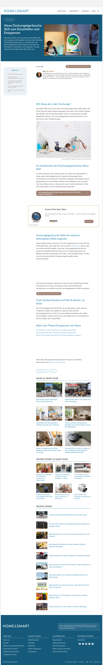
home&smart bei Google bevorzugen (79, 66)
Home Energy (73, 11)
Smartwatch (32, 651)
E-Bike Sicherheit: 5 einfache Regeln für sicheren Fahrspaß (69, 555)
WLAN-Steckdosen (34, 649)
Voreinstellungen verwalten (71, 662)
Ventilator (31, 643)
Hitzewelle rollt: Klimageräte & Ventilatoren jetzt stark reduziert (47, 424)
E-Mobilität (85, 11)
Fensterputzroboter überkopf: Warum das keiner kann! (46, 400)
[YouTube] (83, 644)
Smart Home (61, 11)
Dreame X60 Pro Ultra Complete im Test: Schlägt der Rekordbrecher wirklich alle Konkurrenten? (77, 450)
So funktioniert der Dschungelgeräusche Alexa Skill (15, 77)
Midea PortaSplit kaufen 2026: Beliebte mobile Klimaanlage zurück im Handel (48, 450)
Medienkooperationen (11, 651)
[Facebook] (80, 644)
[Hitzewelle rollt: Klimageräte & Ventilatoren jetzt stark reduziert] (49, 413)
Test (53, 371)
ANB (87, 662)
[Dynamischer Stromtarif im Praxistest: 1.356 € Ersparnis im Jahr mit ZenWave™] (41, 565)
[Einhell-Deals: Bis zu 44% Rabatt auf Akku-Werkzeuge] (78, 390)
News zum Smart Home (56, 362)
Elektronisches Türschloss (61, 649)
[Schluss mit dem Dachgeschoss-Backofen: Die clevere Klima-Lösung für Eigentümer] (78, 413)
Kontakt (6, 643)
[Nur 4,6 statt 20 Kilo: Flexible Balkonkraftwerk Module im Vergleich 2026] (41, 525)
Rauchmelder (57, 640)
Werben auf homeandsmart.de (13, 646)
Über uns (6, 640)
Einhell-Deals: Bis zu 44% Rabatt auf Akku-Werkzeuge (78, 400)
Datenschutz (97, 662)
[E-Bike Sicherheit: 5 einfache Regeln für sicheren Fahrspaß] (41, 555)
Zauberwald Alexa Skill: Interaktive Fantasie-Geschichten (56, 332)
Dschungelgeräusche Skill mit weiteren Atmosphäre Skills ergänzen (15, 82)
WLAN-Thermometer (60, 651)
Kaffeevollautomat (59, 643)
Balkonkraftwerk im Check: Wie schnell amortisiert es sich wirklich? (69, 535)
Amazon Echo (75, 246)
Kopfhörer (31, 646)
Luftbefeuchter (33, 640)
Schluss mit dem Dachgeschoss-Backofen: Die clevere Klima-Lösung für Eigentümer (77, 425)
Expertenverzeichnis (10, 649)
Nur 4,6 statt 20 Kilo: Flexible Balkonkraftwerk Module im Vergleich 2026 (69, 525)
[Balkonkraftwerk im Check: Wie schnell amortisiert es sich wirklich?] (41, 535)
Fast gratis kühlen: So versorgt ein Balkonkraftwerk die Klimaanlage (68, 576)
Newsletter (81, 640)
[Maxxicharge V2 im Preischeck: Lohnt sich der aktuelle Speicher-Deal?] (41, 596)
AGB (91, 662)
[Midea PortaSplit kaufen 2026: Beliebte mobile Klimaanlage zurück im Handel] (49, 438)
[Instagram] (89, 644)
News (94, 11)
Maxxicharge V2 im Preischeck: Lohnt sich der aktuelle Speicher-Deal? (68, 596)
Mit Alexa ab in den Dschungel (15, 74)
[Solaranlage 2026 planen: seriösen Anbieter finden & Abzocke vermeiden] (41, 545)
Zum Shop (88, 221)
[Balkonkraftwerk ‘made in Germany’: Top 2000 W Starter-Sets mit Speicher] (41, 586)
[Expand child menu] (66, 11)
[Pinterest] (86, 644)
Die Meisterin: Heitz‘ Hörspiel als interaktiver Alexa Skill (56, 330)
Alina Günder (50, 71)
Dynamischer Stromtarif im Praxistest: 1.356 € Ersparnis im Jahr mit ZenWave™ (70, 566)
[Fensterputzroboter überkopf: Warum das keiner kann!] (49, 390)
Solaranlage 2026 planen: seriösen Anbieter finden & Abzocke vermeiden (67, 545)
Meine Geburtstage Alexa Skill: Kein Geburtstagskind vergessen (58, 335)
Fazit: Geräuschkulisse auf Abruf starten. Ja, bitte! (15, 86)
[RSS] (92, 644)
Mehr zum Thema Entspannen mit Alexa (16, 90)
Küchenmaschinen (59, 646)
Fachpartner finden (10, 654)
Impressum (81, 662)
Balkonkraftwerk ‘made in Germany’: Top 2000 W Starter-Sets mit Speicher (69, 586)
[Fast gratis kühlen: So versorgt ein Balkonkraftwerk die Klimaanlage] (41, 576)
